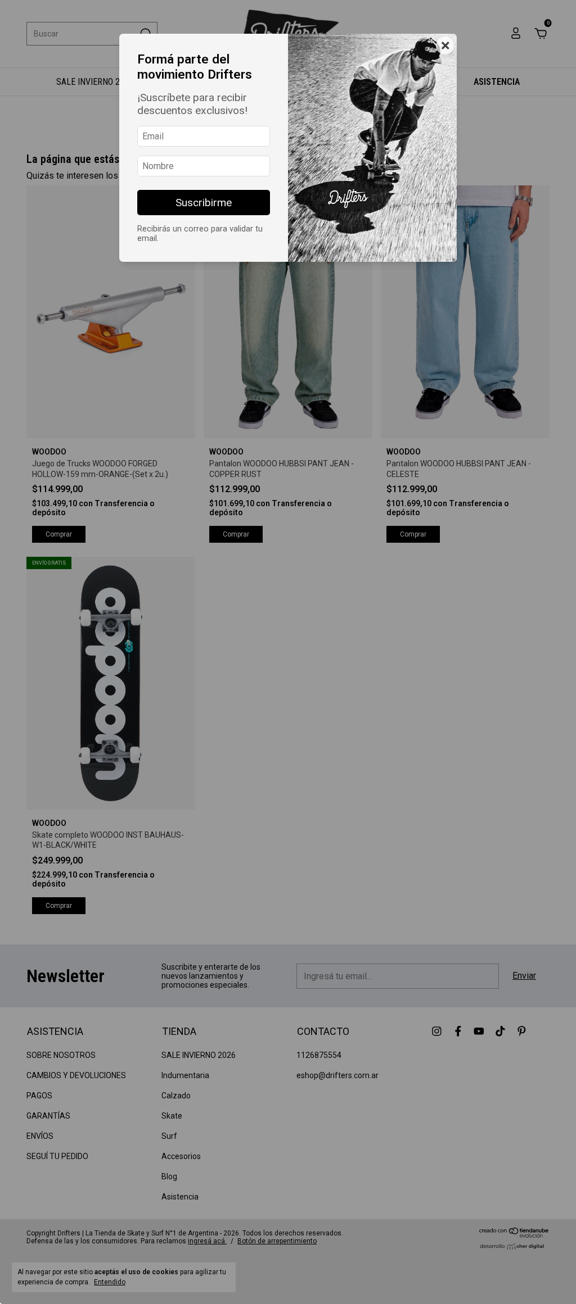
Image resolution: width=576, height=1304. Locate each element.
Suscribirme (204, 202)
